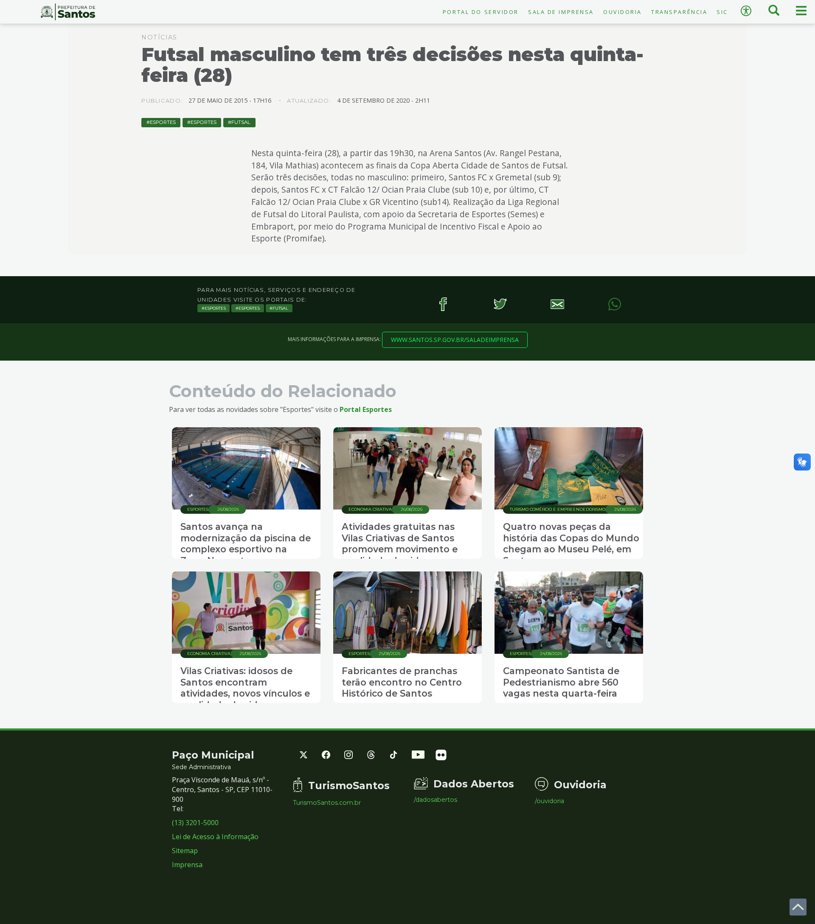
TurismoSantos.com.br (327, 803)
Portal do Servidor (481, 12)
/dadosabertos (435, 800)
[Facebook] (442, 304)
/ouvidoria (549, 801)
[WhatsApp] (614, 304)
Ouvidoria (622, 12)
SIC (722, 12)
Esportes (163, 122)
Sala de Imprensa (561, 12)
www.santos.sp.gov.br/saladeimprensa (455, 340)
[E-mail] (557, 304)
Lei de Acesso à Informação (215, 836)
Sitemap (185, 850)
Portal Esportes (366, 409)
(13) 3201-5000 (195, 822)
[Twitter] (499, 304)
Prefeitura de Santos (68, 11)
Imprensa (187, 864)
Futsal (240, 122)
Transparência (679, 12)
